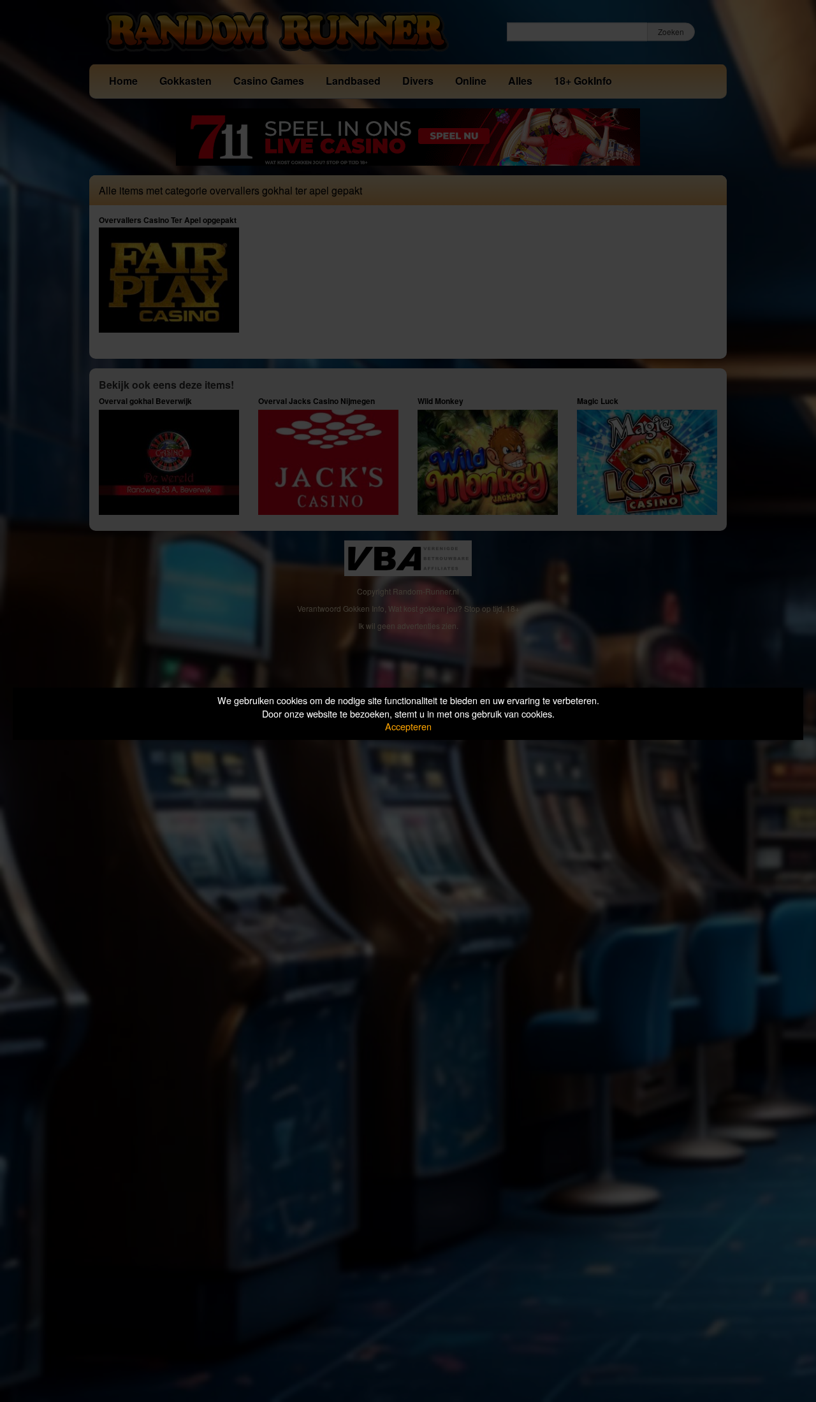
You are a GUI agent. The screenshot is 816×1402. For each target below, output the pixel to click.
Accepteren (408, 726)
